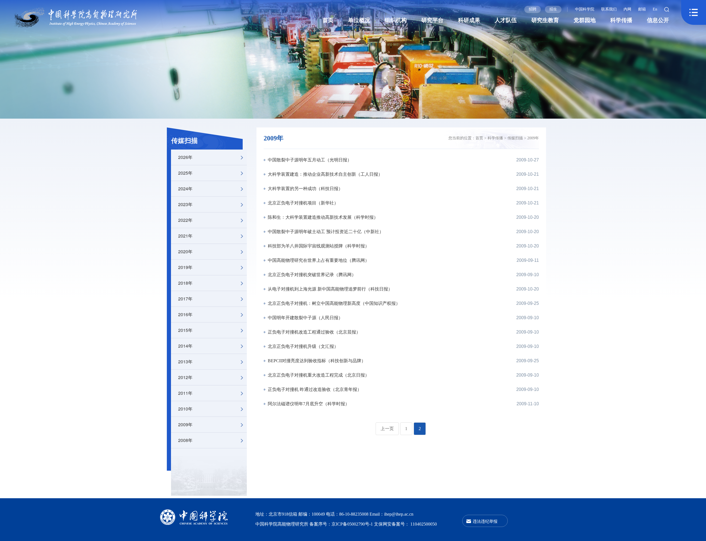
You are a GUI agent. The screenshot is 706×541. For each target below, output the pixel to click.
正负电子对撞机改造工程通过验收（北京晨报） (313, 332)
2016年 (185, 314)
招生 (553, 9)
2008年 (185, 440)
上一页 (387, 428)
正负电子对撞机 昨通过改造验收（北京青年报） (314, 389)
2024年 (185, 188)
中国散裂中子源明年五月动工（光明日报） (309, 160)
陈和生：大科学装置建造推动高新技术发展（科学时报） (322, 217)
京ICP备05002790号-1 (352, 524)
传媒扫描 (184, 140)
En (655, 9)
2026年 (185, 157)
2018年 (185, 283)
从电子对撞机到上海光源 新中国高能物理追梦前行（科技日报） (329, 289)
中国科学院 (584, 9)
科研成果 (469, 20)
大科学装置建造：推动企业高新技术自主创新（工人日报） (325, 174)
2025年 (185, 173)
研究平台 (432, 20)
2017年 (185, 298)
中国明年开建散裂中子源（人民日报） (305, 317)
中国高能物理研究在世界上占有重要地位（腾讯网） (318, 260)
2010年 (185, 409)
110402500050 (423, 524)
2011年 (185, 393)
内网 (627, 9)
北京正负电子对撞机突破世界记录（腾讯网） (311, 274)
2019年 (185, 267)
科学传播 (621, 20)
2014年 (185, 346)
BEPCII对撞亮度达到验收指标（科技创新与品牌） (316, 360)
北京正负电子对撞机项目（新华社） (302, 203)
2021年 (185, 236)
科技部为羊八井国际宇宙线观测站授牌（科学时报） (318, 246)
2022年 (185, 220)
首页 (327, 20)
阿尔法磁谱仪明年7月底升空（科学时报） (308, 403)
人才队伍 (506, 20)
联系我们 (609, 9)
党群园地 (585, 20)
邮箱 (642, 9)
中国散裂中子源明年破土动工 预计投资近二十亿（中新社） (325, 231)
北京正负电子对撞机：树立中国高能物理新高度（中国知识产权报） (333, 303)
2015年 (185, 330)
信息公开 (658, 20)
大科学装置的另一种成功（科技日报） (305, 188)
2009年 (185, 424)
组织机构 (396, 20)
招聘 (532, 9)
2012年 (185, 377)
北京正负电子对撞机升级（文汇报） (302, 346)
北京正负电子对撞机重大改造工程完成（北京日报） (318, 375)
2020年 (185, 251)
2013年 (185, 361)
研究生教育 (545, 20)
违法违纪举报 (485, 521)
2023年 (185, 204)
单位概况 (359, 20)
